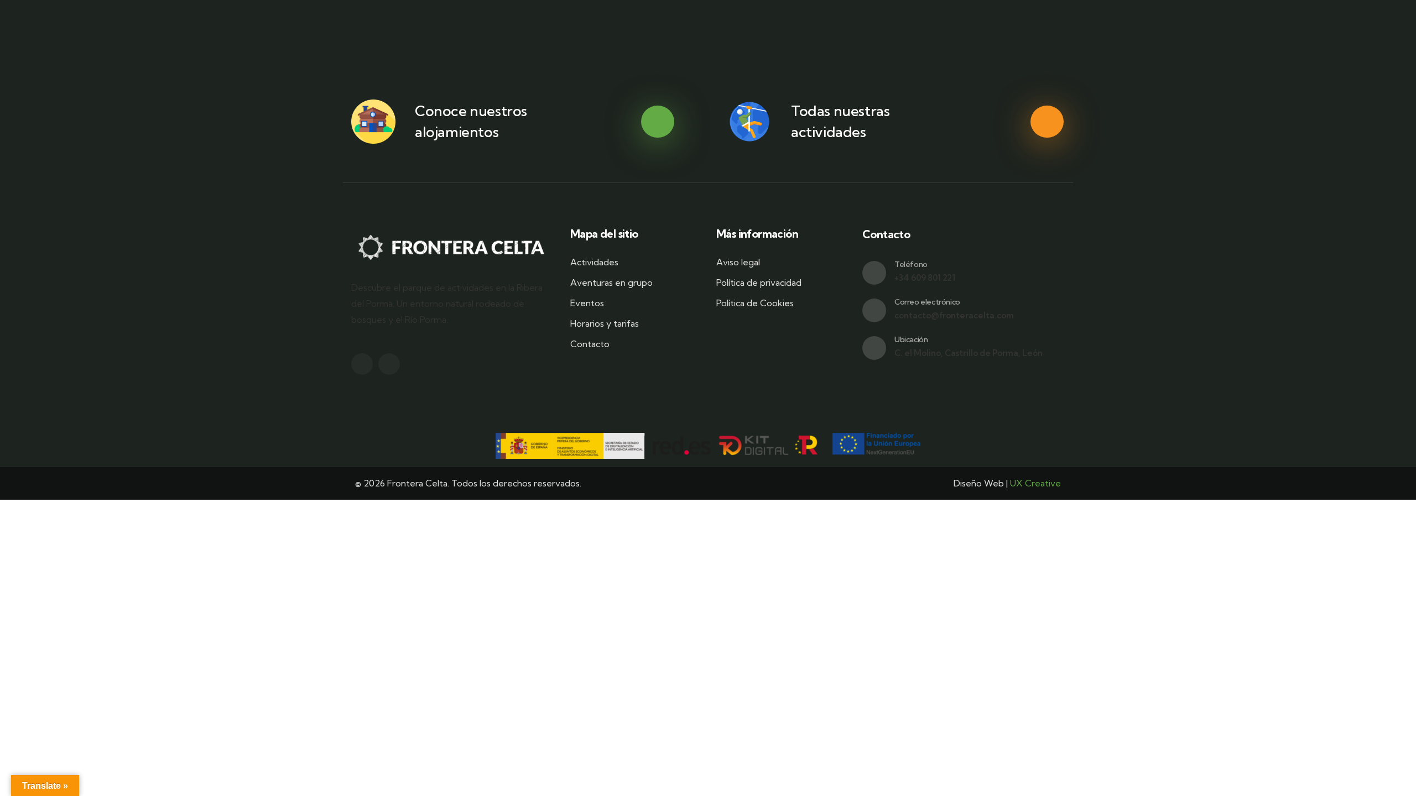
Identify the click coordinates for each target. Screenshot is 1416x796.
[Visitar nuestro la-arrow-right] (657, 122)
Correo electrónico (927, 302)
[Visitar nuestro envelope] (874, 310)
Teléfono (911, 264)
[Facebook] (362, 364)
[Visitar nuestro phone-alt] (874, 273)
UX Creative (1035, 483)
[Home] (452, 247)
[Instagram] (389, 364)
